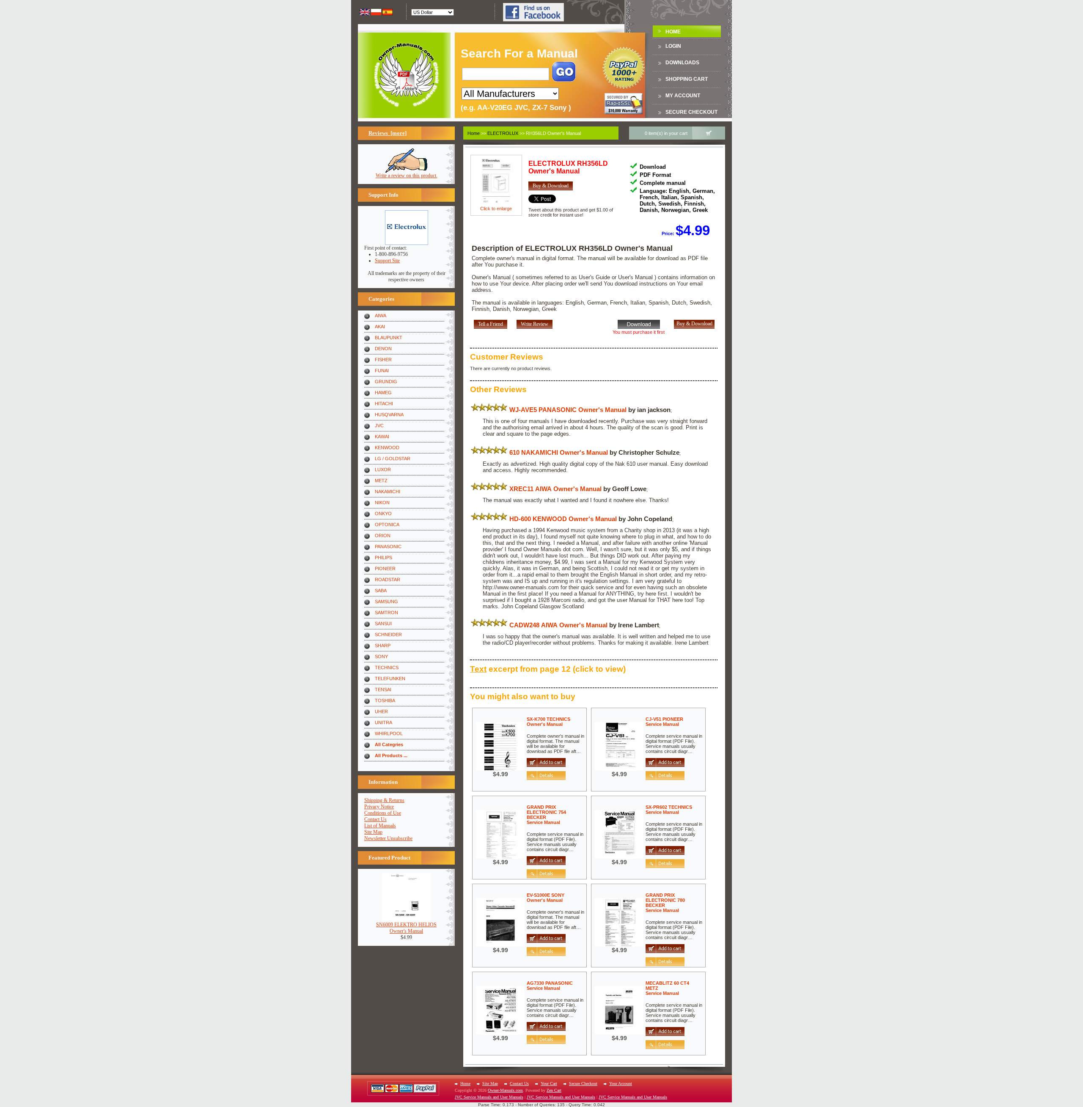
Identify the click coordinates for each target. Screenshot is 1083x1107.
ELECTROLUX (502, 133)
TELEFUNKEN (390, 678)
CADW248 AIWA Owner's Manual (558, 625)
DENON (383, 348)
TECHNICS (387, 667)
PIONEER (385, 568)
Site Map (373, 832)
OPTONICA (387, 524)
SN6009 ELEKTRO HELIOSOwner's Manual (406, 928)
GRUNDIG (386, 381)
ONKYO (383, 513)
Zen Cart (554, 1090)
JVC (379, 425)
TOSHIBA (385, 700)
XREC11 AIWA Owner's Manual (555, 488)
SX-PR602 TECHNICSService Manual (669, 810)
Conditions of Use (382, 813)
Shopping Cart (686, 79)
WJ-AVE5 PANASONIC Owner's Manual (568, 409)
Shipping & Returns (384, 800)
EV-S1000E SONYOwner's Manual (545, 898)
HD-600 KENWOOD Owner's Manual (563, 518)
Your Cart (549, 1083)
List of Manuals (380, 826)
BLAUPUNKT (388, 337)
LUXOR (383, 469)
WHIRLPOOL (389, 733)
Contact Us (375, 819)
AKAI (380, 326)
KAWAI (382, 436)
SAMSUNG (386, 601)
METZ (381, 480)
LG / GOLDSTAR (392, 458)
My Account (682, 96)
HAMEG (383, 392)
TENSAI (383, 689)
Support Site (387, 261)
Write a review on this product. (406, 176)
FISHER (383, 359)
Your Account (620, 1083)
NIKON (382, 502)
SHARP (382, 645)
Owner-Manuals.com (505, 1090)
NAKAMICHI (387, 491)
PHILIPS (383, 557)
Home (673, 32)
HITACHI (384, 403)
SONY (381, 656)
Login (673, 46)
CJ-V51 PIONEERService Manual (664, 722)
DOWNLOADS (682, 63)
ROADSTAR (387, 579)
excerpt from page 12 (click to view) (548, 669)
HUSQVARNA (389, 414)
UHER (381, 711)
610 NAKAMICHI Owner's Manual (558, 452)
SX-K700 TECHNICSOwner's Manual (548, 722)
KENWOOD (387, 447)
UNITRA (383, 722)
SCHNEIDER (388, 634)
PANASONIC (388, 546)
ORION (382, 535)
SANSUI (383, 623)
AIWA (380, 315)
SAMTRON (386, 612)
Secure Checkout (691, 112)
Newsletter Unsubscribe (388, 838)
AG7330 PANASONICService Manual (550, 986)
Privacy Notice (379, 807)
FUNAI (382, 370)
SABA (381, 590)
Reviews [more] (387, 133)
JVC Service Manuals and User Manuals (489, 1097)
